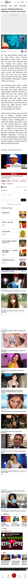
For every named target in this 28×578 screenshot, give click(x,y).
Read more (7, 165)
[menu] (2, 2)
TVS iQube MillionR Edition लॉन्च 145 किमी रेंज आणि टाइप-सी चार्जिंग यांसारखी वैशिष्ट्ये (15, 524)
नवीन (4, 553)
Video (5, 528)
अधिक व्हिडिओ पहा (6, 531)
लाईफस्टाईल (23, 181)
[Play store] (22, 2)
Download (5, 47)
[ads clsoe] (27, 570)
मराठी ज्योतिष (22, 6)
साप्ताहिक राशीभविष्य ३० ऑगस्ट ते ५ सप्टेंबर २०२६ (5, 524)
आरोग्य (15, 6)
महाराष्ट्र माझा (4, 6)
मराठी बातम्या (10, 184)
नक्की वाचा (6, 514)
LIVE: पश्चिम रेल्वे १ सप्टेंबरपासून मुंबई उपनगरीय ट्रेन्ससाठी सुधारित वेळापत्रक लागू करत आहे (5, 563)
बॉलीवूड (3, 184)
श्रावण (10, 6)
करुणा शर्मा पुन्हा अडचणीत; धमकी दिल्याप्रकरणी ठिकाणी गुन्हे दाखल (12, 177)
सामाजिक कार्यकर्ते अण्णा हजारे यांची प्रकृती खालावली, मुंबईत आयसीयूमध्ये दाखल (15, 563)
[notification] (25, 2)
